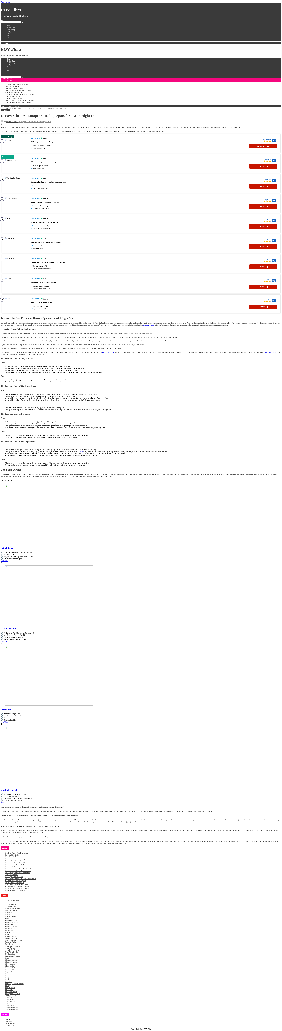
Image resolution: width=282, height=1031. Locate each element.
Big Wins (8, 912)
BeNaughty (6, 709)
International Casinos (12, 956)
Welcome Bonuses (11, 1009)
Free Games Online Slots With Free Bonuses (20, 879)
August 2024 (9, 1025)
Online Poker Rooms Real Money (17, 887)
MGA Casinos (10, 966)
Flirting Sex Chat (108, 352)
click (81, 452)
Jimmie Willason (12, 122)
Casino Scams (10, 928)
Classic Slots (9, 932)
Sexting (9, 32)
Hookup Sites (11, 28)
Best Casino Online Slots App (15, 96)
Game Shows (10, 948)
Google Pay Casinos (12, 950)
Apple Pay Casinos (11, 906)
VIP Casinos (9, 1000)
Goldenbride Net (8, 629)
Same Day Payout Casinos (14, 984)
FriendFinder (7, 548)
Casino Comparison (12, 922)
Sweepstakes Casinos (12, 994)
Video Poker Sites (11, 875)
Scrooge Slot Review (12, 87)
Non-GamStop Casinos (13, 970)
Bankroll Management (13, 908)
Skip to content (6, 2)
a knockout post (148, 325)
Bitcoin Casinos (10, 916)
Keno (7, 958)
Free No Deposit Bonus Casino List (17, 873)
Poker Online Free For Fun (14, 883)
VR (8, 37)
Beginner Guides (11, 910)
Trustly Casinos (10, 996)
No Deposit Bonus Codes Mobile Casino (19, 94)
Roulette (8, 980)
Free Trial (4, 561)
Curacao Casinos (11, 936)
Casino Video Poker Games (14, 92)
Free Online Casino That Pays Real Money (20, 100)
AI (7, 39)
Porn (8, 35)
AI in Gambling (10, 904)
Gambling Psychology (13, 946)
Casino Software (11, 930)
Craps (7, 934)
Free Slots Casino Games (14, 89)
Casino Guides (10, 924)
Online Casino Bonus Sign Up (15, 881)
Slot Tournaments (11, 992)
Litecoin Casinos (11, 962)
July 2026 (8, 1019)
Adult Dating (11, 30)
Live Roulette (10, 964)
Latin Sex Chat (273, 820)
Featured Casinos (11, 942)
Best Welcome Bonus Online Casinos (18, 102)
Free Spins (9, 944)
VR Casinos (9, 1006)
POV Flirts (11, 9)
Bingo (7, 914)
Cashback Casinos (11, 920)
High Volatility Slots (12, 952)
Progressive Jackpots (12, 978)
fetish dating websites (270, 352)
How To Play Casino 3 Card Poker (17, 889)
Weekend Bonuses (11, 1008)
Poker (7, 974)
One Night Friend (9, 790)
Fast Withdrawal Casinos (13, 940)
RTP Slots (8, 982)
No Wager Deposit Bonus (14, 877)
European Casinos (11, 938)
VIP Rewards (10, 1002)
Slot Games (9, 990)
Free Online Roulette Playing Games (18, 90)
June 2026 (8, 1021)
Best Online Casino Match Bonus (16, 885)
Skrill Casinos (10, 988)
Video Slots (9, 998)
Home (8, 26)
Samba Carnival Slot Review (15, 891)
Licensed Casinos (11, 960)
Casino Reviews (11, 926)
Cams (8, 34)
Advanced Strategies (12, 900)
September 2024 (11, 1023)
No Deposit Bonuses (12, 968)
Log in (7, 43)
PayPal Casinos (10, 972)
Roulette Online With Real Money (17, 85)
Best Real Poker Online (13, 98)
